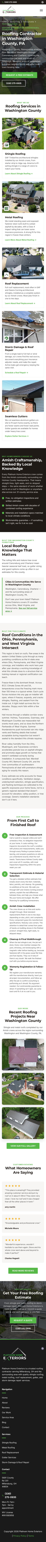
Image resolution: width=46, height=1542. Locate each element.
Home (4, 22)
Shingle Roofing (9, 1442)
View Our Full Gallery (23, 1146)
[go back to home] (15, 1355)
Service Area (15, 22)
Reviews (6, 1407)
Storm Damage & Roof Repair (15, 1462)
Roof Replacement (10, 1452)
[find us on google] (42, 1348)
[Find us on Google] (42, 2)
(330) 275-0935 (10, 2)
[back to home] (10, 10)
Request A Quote (23, 1320)
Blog (4, 1422)
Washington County (10, 24)
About (4, 1402)
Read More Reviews (23, 1270)
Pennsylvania (28, 22)
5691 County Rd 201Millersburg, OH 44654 (9, 1482)
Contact (5, 1427)
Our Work (6, 1412)
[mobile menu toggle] (41, 10)
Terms (31, 1536)
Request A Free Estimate (19, 75)
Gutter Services (9, 1457)
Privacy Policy (19, 1536)
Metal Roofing (8, 1447)
